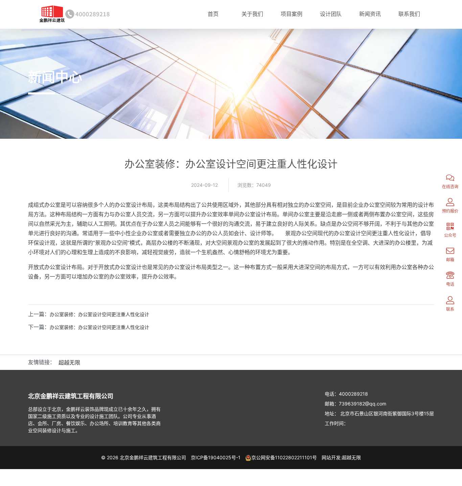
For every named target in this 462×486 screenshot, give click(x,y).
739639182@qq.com (362, 403)
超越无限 (69, 362)
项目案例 (291, 13)
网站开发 (331, 457)
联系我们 (409, 13)
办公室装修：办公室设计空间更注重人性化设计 (99, 314)
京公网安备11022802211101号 (284, 457)
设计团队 (331, 13)
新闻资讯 (370, 13)
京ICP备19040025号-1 (215, 457)
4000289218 (353, 394)
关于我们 (252, 13)
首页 (213, 13)
